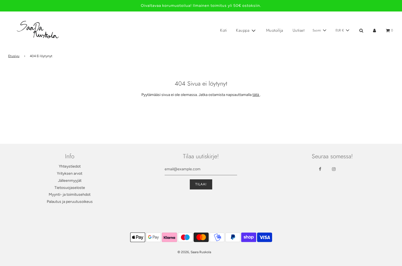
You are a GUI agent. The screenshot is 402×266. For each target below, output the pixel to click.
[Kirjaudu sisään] (374, 30)
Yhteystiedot (70, 166)
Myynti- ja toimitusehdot (70, 194)
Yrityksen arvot (69, 173)
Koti (223, 30)
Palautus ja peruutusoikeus (70, 201)
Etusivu (13, 56)
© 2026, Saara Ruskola (194, 252)
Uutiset (299, 30)
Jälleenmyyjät (69, 180)
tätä (256, 94)
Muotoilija (274, 30)
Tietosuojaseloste (69, 187)
